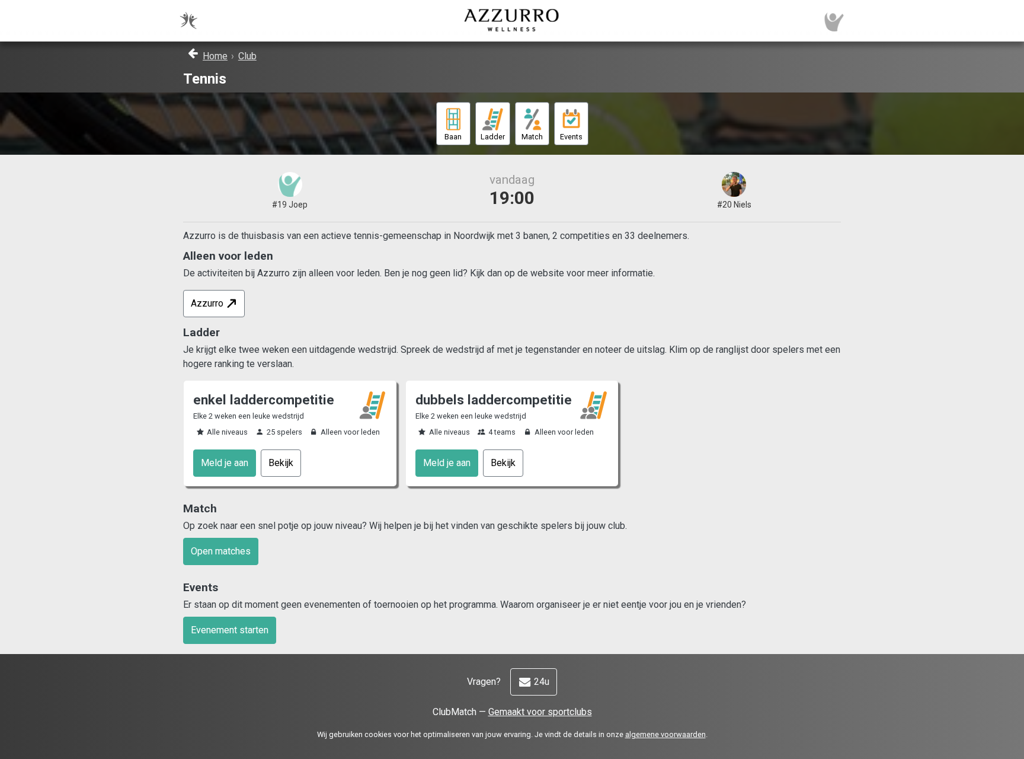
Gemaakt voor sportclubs (540, 711)
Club (247, 56)
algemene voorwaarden (665, 734)
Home (215, 56)
